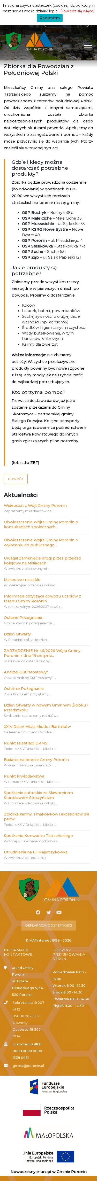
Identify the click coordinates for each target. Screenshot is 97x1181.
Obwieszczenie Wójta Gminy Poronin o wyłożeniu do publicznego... (41, 542)
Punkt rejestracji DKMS (25, 743)
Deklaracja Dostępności (48, 925)
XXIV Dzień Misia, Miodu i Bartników (37, 726)
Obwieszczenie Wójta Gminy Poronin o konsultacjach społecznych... (41, 524)
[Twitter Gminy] (49, 912)
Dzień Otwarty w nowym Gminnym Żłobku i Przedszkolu (46, 707)
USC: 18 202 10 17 (26, 1016)
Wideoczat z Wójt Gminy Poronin (35, 505)
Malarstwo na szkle (22, 579)
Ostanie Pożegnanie (23, 617)
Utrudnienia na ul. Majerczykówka (36, 852)
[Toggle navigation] (88, 47)
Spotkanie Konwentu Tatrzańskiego (38, 835)
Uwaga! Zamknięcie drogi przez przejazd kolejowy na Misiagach (42, 560)
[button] (16, 479)
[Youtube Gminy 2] (59, 912)
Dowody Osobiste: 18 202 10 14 (27, 1029)
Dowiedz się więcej (77, 11)
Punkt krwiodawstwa (24, 776)
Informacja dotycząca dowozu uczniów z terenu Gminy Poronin (42, 598)
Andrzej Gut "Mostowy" (26, 672)
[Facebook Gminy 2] (38, 912)
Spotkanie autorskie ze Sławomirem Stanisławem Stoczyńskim (38, 795)
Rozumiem (50, 18)
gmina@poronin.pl (28, 1066)
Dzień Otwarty (17, 634)
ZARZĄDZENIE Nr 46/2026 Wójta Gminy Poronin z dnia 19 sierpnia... (42, 653)
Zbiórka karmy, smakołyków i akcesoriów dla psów (46, 816)
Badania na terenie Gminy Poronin (36, 759)
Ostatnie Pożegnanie (24, 688)
